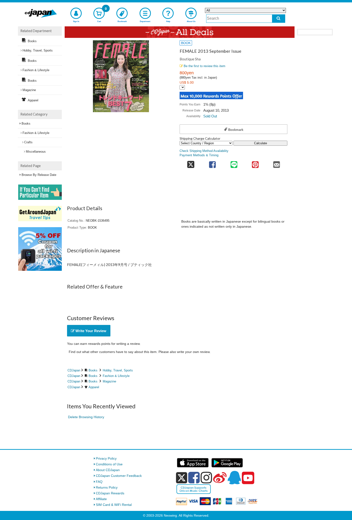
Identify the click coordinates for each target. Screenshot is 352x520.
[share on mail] (276, 163)
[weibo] (220, 477)
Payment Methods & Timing (199, 155)
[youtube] (248, 478)
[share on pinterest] (255, 163)
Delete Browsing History (86, 417)
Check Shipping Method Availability (204, 151)
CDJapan (74, 370)
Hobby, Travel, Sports (118, 370)
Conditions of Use (109, 464)
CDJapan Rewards (110, 493)
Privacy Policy (106, 458)
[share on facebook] (212, 163)
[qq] (234, 477)
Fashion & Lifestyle (116, 376)
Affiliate (101, 499)
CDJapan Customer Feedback (119, 476)
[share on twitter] (191, 163)
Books (93, 370)
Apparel (94, 387)
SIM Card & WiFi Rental (114, 505)
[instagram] (206, 477)
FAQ (99, 482)
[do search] (278, 18)
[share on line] (233, 163)
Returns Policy (107, 487)
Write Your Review (90, 331)
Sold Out (210, 116)
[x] (181, 477)
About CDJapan (108, 470)
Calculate (260, 143)
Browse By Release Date (39, 175)
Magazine (109, 381)
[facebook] (194, 477)
